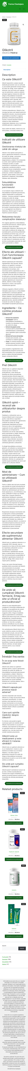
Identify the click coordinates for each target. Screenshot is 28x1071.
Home (3, 17)
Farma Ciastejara (16, 4)
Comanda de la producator (11, 58)
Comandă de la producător (14, 823)
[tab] (14, 69)
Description (6, 69)
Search (4, 945)
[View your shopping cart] (20, 9)
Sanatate (8, 17)
